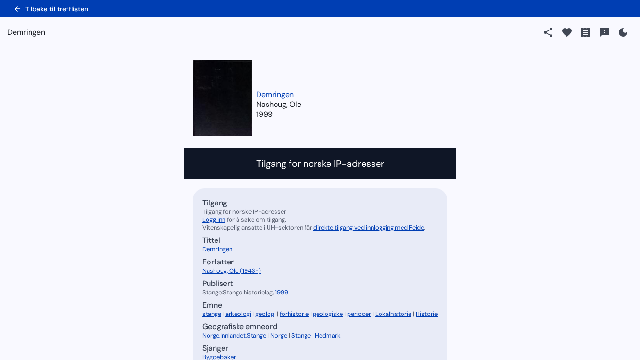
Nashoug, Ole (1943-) (231, 271)
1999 (264, 114)
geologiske (328, 314)
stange (211, 314)
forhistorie (294, 314)
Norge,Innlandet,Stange (234, 335)
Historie (427, 314)
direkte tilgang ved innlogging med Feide (368, 228)
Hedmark (328, 335)
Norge (278, 335)
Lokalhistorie (393, 314)
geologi (265, 314)
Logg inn (213, 220)
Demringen (275, 94)
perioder (359, 314)
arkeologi (238, 314)
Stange (301, 335)
